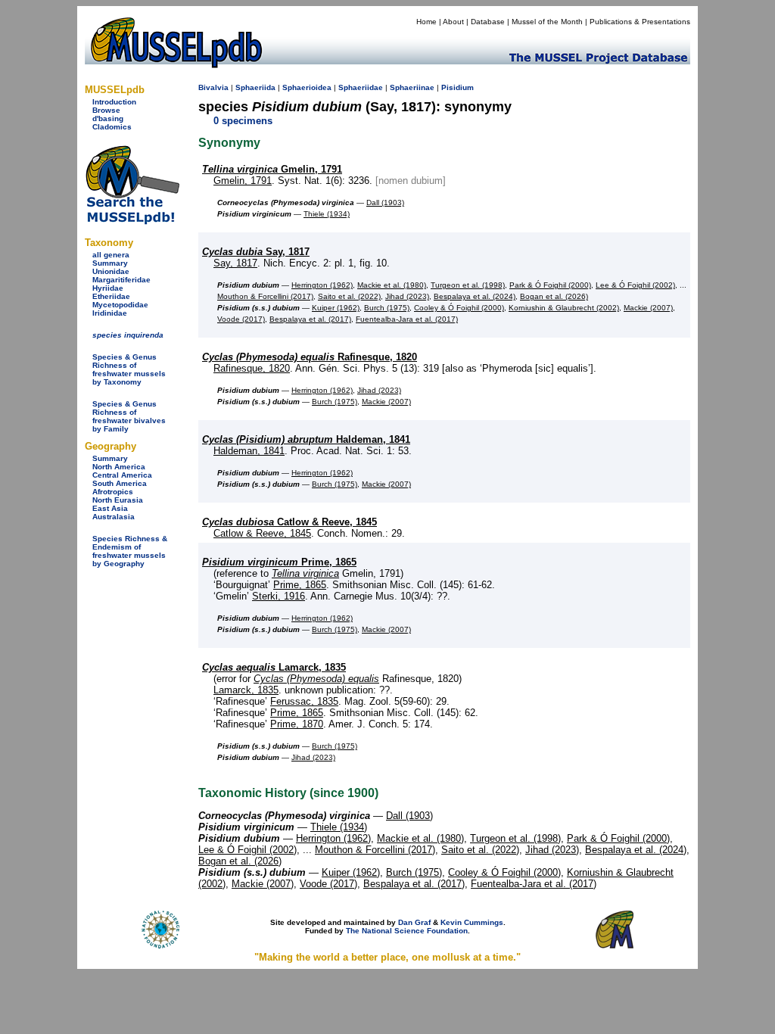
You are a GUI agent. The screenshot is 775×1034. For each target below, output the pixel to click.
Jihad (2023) (407, 296)
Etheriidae (111, 296)
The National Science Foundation (407, 931)
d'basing (107, 118)
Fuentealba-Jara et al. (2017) (407, 319)
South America (119, 483)
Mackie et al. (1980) (391, 285)
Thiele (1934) (326, 214)
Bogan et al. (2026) (554, 296)
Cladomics (112, 127)
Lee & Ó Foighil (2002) (635, 285)
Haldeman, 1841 (306, 439)
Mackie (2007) (648, 308)
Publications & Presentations (640, 21)
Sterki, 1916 (278, 596)
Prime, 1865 (279, 562)
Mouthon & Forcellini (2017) (265, 296)
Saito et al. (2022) (349, 296)
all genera (110, 255)
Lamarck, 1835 (274, 667)
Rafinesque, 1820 (309, 357)
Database (488, 21)
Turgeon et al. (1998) (468, 285)
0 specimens (242, 120)
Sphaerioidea (306, 87)
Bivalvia (213, 87)
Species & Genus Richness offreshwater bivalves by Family (129, 416)
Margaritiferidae (121, 280)
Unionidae (110, 271)
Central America (122, 475)
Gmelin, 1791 (272, 169)
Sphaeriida (255, 87)
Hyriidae (107, 288)
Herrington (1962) (322, 285)
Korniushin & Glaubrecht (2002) (564, 308)
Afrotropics (112, 491)
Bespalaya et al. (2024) (474, 296)
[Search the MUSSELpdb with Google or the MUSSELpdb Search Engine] (132, 221)
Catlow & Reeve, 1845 (289, 522)
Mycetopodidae (120, 305)
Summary (110, 263)
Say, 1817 (256, 251)
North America (118, 466)
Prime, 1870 (296, 724)
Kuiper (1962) (335, 308)
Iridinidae (109, 313)
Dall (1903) (385, 202)
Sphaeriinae (412, 87)
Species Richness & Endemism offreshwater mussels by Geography (129, 551)
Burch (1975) (386, 308)
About (453, 21)
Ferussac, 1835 (304, 701)
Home (426, 21)
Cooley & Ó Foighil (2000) (459, 308)
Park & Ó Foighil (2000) (550, 285)
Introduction (114, 102)
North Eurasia (117, 500)
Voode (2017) (241, 319)
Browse (106, 110)
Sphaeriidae (360, 87)
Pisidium (457, 87)
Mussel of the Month (547, 21)
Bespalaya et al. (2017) (310, 319)
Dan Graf (414, 922)
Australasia (113, 516)
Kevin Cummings (471, 922)
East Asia (110, 508)
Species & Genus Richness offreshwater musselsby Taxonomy (129, 369)
